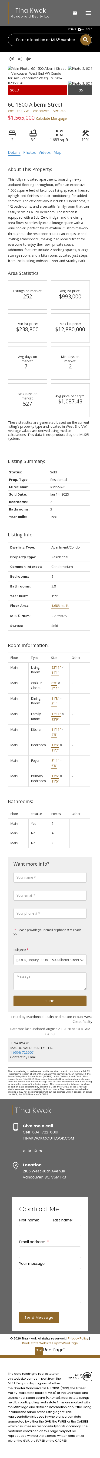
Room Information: (28, 645)
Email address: (32, 1241)
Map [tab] (57, 152)
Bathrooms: (20, 801)
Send (50, 1001)
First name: (29, 1220)
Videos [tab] (45, 152)
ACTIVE (71, 29)
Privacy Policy (78, 1338)
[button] (24, 1151)
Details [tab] (14, 152)
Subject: (19, 950)
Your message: (32, 1263)
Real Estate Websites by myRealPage (50, 1343)
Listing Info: (21, 534)
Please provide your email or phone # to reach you (47, 932)
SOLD (89, 29)
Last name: (63, 1220)
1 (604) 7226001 (22, 1052)
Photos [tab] (29, 152)
